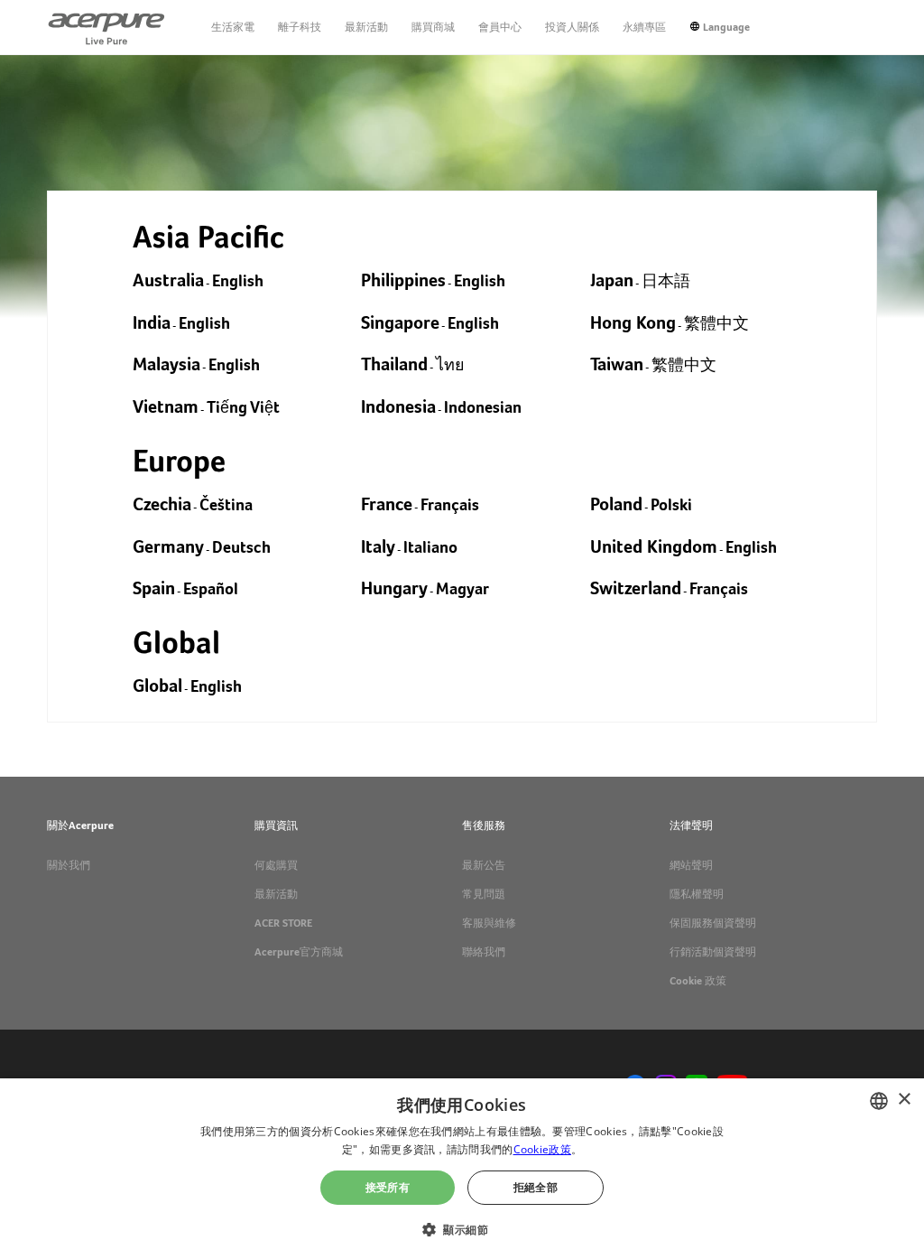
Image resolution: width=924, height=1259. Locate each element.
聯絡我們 (483, 952)
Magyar (462, 588)
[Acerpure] (106, 27)
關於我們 (68, 865)
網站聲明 (691, 865)
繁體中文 (716, 322)
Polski (671, 504)
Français (449, 504)
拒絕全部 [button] (536, 1187)
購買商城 (433, 27)
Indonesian (483, 406)
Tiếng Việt (243, 406)
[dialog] (462, 1168)
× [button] (903, 1099)
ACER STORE (283, 923)
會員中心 (500, 27)
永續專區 (644, 27)
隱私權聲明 (697, 894)
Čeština (226, 504)
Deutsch (241, 546)
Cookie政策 (542, 1149)
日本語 (666, 280)
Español (210, 588)
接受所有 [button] (388, 1187)
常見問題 (483, 894)
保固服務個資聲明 (713, 923)
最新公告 (483, 865)
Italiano (430, 546)
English (237, 280)
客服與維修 (489, 923)
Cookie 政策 (698, 980)
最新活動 (366, 27)
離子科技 (299, 27)
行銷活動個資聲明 (713, 952)
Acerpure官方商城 (298, 952)
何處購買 (276, 865)
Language (726, 27)
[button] (462, 1227)
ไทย (450, 364)
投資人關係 (572, 27)
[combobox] (879, 1101)
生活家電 (232, 27)
